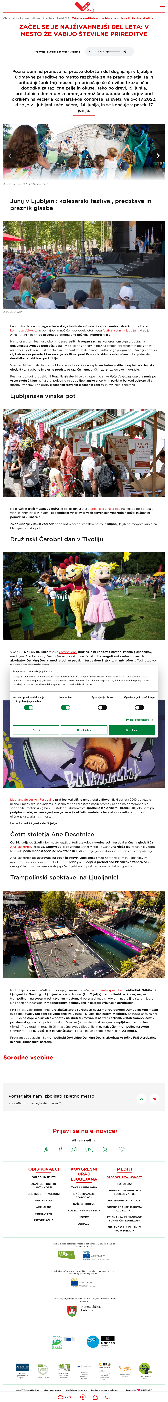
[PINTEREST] (121, 1149)
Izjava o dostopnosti (53, 1390)
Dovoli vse (132, 730)
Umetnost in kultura (43, 1193)
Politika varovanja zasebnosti (104, 1390)
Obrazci (84, 1223)
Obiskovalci (10, 18)
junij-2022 (63, 18)
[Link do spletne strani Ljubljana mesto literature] (100, 1341)
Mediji (124, 1168)
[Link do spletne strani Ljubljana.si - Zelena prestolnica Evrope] (63, 1342)
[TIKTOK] (47, 1149)
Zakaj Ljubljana (84, 1187)
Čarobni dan (68, 651)
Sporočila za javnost (124, 1177)
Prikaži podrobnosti (137, 719)
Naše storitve (84, 1203)
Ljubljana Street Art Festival (30, 799)
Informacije (43, 1220)
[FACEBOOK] (60, 1149)
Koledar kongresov (84, 1210)
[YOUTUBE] (89, 1149)
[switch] (65, 707)
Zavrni (36, 730)
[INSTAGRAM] (73, 1149)
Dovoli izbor (84, 730)
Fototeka (124, 1183)
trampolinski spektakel (106, 990)
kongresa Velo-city (24, 330)
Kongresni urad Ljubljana (84, 1173)
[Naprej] (158, 155)
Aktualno (25, 18)
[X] (106, 1149)
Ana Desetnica (20, 846)
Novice (84, 1217)
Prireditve (43, 1213)
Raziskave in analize (124, 1200)
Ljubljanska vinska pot (104, 508)
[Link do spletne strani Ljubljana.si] (84, 1311)
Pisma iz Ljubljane (43, 18)
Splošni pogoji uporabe (76, 1390)
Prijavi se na (84, 1130)
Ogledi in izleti (44, 1177)
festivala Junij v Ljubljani (120, 330)
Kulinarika (43, 1200)
